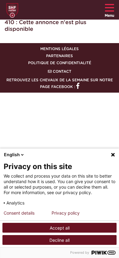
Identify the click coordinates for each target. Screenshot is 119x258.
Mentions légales (59, 49)
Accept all (60, 227)
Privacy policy (66, 213)
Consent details (19, 213)
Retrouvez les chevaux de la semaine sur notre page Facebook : (59, 83)
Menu (109, 15)
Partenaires (59, 56)
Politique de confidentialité (59, 63)
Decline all (59, 240)
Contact (61, 71)
